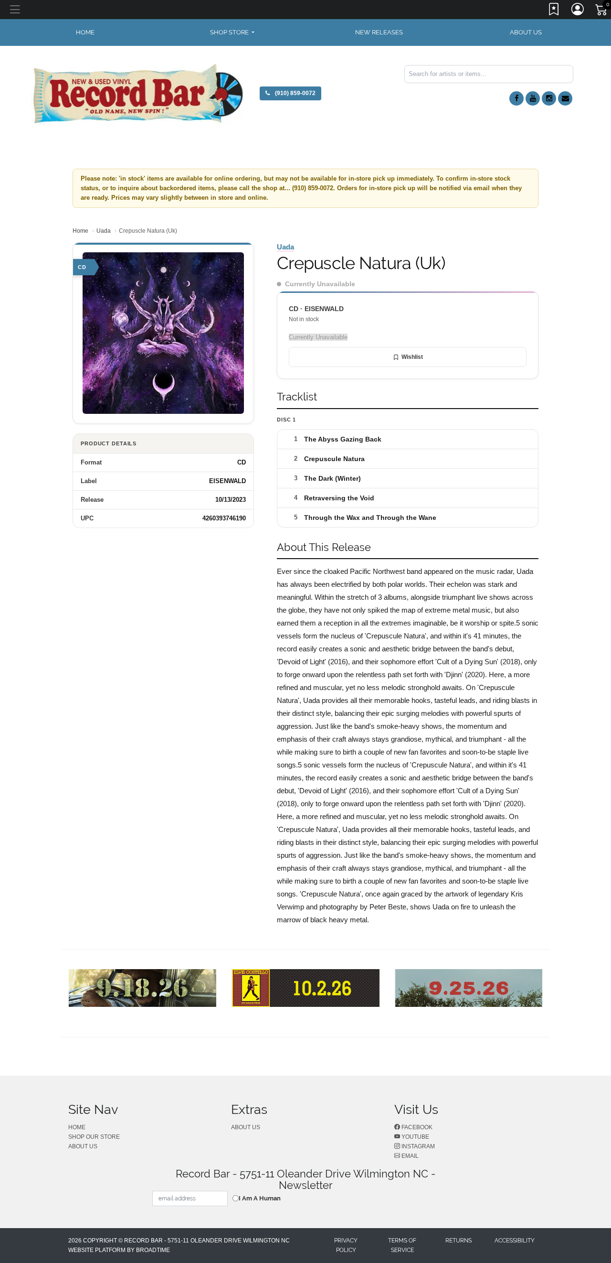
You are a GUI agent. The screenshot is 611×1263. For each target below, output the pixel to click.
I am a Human (260, 1198)
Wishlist (412, 357)
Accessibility (515, 1240)
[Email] (565, 98)
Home (80, 230)
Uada (103, 230)
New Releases (379, 32)
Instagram (417, 1146)
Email (409, 1156)
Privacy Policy (346, 1245)
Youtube (414, 1136)
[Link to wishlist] (554, 11)
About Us (526, 32)
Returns (458, 1240)
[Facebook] (516, 98)
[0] (602, 11)
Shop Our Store (94, 1136)
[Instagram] (549, 98)
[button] (232, 32)
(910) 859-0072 (295, 93)
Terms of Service (402, 1245)
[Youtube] (533, 98)
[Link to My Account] (578, 11)
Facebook (416, 1127)
